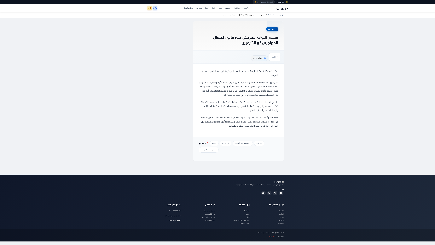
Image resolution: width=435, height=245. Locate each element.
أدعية (207, 8)
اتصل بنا (281, 220)
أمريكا (214, 143)
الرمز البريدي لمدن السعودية (241, 220)
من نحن (281, 217)
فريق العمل (280, 223)
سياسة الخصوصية (209, 210)
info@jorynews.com (172, 215)
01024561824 (174, 210)
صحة (220, 8)
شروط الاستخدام (210, 214)
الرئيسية (246, 8)
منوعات (228, 8)
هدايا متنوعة (188, 8)
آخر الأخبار (237, 8)
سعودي (199, 8)
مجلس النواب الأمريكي (208, 149)
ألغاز (213, 8)
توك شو (259, 143)
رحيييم (270, 236)
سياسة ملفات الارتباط (208, 217)
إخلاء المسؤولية (210, 220)
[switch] (149, 8)
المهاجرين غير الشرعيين (242, 143)
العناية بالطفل (245, 223)
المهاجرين (225, 143)
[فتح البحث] (155, 8)
